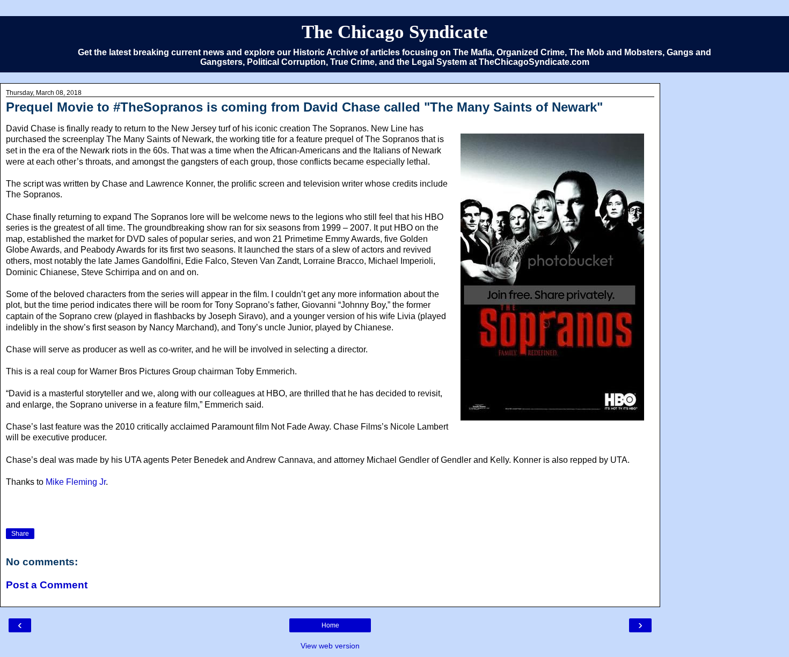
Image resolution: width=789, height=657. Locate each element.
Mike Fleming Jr (76, 481)
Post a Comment (46, 584)
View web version (330, 645)
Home (330, 625)
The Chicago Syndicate (395, 31)
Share (20, 533)
